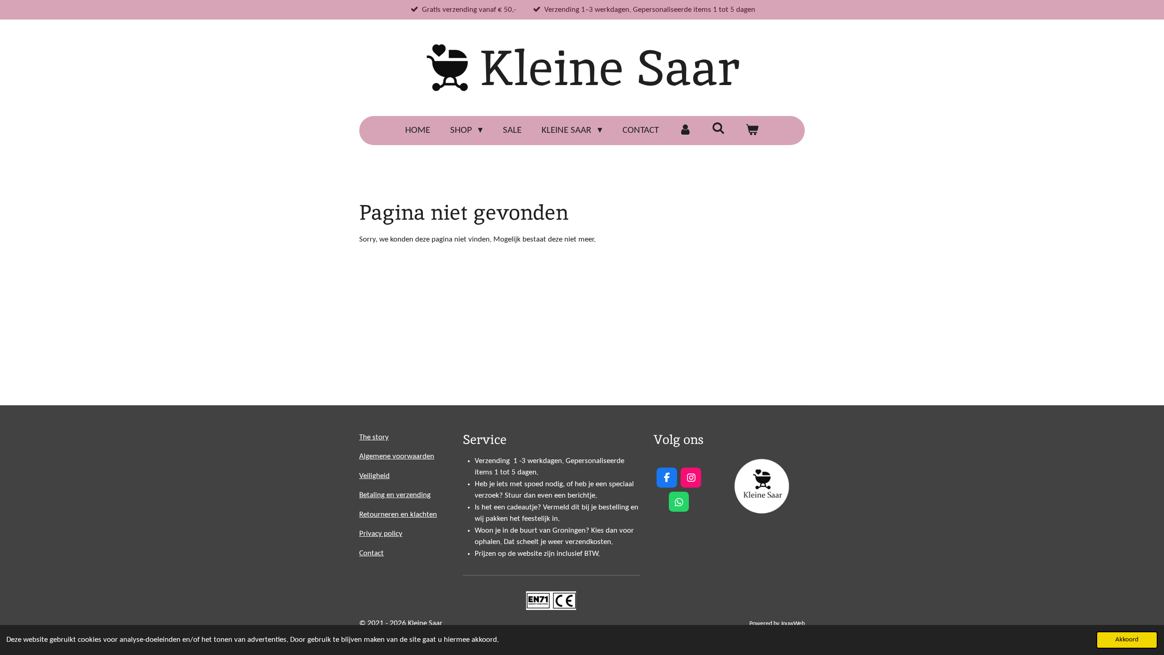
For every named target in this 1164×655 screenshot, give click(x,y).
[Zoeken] (718, 129)
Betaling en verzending (395, 495)
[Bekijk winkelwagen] (752, 131)
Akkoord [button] (1127, 639)
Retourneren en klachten (398, 515)
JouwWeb (793, 623)
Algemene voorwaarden (396, 456)
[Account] (685, 131)
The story (374, 437)
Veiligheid (374, 476)
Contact (371, 553)
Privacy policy (380, 534)
